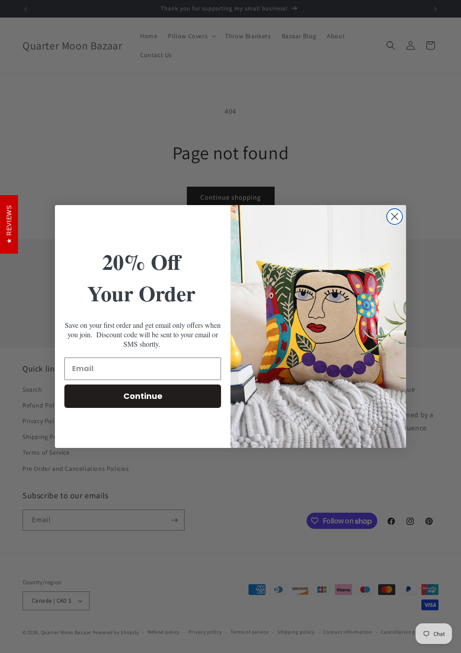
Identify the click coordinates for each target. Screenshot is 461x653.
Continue (143, 396)
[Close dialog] (394, 216)
